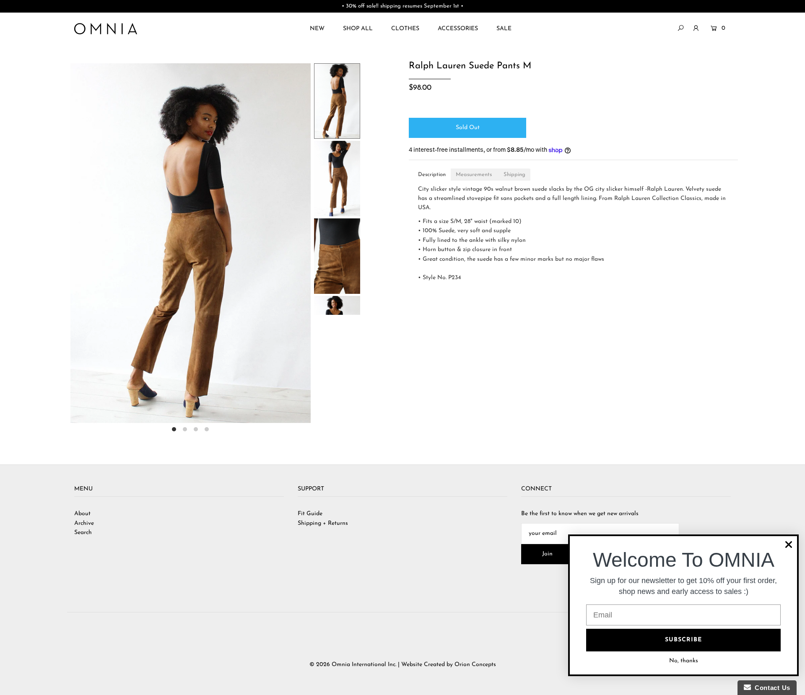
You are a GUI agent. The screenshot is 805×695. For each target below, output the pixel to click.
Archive (84, 523)
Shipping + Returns (323, 523)
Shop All (358, 29)
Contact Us (770, 687)
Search (83, 532)
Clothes (405, 29)
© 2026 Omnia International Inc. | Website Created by (381, 664)
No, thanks (683, 661)
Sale (504, 29)
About (82, 514)
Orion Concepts (475, 664)
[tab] (432, 175)
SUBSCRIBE (683, 640)
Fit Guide (310, 514)
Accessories (458, 29)
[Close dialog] (788, 544)
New (317, 29)
